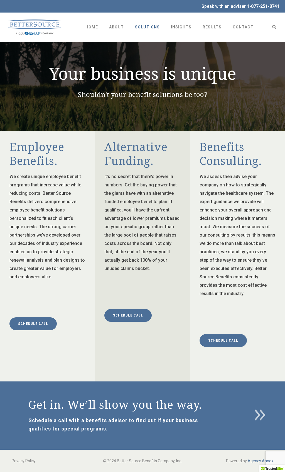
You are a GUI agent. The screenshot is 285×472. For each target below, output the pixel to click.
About (116, 27)
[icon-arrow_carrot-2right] (260, 416)
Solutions (147, 27)
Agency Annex (260, 461)
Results (212, 27)
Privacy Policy (24, 461)
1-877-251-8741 (263, 6)
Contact (243, 27)
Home (91, 27)
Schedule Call (33, 324)
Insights (181, 27)
